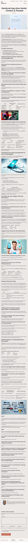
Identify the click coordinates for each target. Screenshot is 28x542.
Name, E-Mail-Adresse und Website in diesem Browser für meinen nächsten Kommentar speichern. (13, 531)
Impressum (13, 539)
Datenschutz (13, 540)
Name (2, 526)
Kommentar (3, 516)
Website (20, 526)
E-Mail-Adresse (12, 526)
